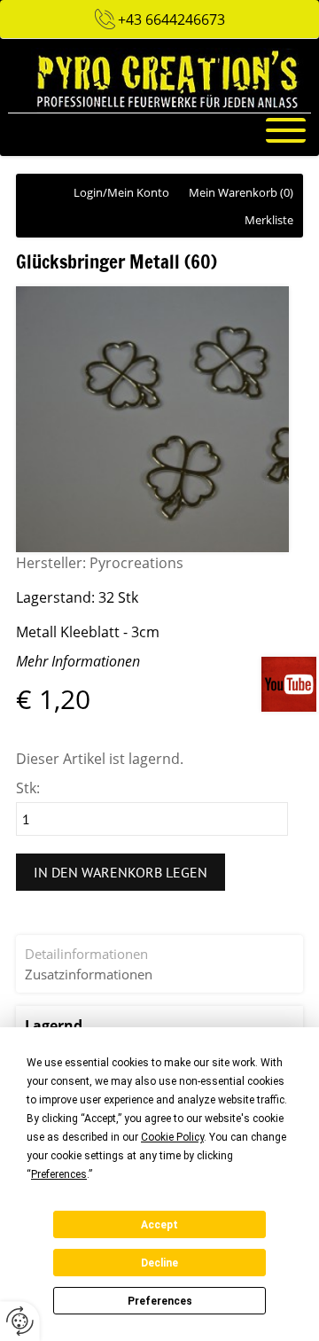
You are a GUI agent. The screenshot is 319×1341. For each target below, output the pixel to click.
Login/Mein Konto (121, 192)
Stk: (28, 788)
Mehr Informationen (78, 661)
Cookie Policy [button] (172, 1137)
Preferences (160, 1301)
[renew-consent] (20, 1321)
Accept (159, 1225)
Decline (159, 1263)
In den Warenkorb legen (120, 872)
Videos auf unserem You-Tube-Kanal (290, 684)
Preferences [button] (59, 1174)
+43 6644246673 (171, 19)
